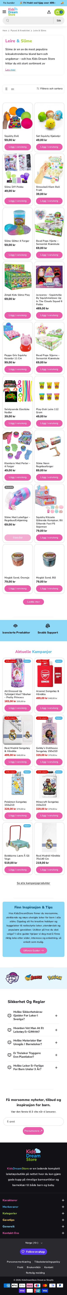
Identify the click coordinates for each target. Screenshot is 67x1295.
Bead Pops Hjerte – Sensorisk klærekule (48, 242)
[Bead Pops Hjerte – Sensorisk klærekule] (49, 223)
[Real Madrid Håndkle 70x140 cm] (49, 838)
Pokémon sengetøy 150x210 (15, 803)
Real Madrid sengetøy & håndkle (17, 750)
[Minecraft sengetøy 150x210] (49, 784)
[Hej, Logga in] (49, 12)
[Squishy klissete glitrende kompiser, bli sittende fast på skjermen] (49, 499)
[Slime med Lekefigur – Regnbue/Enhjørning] (18, 499)
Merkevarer (10, 1207)
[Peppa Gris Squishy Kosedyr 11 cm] (18, 337)
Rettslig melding (35, 1272)
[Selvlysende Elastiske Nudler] (18, 391)
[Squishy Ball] (18, 118)
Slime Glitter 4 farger (16, 241)
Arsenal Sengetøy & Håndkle (47, 693)
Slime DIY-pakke (14, 187)
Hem (5, 30)
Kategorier (10, 1213)
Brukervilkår (34, 1267)
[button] (5, 11)
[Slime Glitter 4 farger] (18, 223)
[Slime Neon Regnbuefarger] (49, 445)
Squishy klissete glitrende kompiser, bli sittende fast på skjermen (49, 522)
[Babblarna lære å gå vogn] (18, 838)
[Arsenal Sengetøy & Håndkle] (49, 673)
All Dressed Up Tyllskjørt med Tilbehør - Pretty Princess (17, 694)
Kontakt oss (11, 1233)
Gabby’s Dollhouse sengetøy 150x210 (47, 750)
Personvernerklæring (19, 1261)
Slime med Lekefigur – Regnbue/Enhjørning (17, 519)
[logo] (33, 1154)
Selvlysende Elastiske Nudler (16, 411)
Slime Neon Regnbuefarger (44, 465)
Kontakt (48, 1267)
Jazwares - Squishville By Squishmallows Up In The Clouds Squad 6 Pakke (49, 299)
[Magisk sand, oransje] (18, 559)
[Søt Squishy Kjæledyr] (49, 118)
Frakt (20, 1267)
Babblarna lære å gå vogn (17, 857)
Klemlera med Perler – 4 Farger (17, 465)
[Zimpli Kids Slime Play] (18, 277)
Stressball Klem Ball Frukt (48, 188)
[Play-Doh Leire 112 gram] (49, 391)
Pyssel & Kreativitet (20, 30)
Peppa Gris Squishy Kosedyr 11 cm (15, 357)
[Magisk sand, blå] (49, 559)
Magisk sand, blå (46, 577)
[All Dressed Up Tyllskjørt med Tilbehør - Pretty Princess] (18, 673)
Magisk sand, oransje (16, 577)
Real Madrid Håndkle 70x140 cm (48, 857)
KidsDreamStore (29, 1280)
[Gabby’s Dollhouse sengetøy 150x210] (49, 730)
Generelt (8, 1226)
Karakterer (10, 1200)
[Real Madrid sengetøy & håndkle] (18, 730)
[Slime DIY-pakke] (18, 169)
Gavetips (8, 1220)
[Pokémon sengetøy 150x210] (18, 784)
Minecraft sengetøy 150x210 (47, 803)
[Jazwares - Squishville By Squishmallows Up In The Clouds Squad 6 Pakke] (49, 277)
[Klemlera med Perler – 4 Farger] (18, 445)
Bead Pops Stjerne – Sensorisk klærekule (48, 357)
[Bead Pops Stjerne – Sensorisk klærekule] (49, 337)
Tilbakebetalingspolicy (47, 1261)
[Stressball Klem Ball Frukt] (49, 169)
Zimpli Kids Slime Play (17, 295)
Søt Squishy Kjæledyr (48, 136)
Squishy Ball (11, 136)
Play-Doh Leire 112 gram (47, 411)
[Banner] (12, 978)
